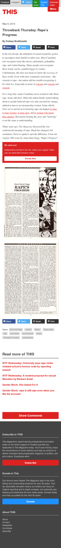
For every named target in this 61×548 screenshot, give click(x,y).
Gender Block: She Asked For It (20, 384)
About (5, 519)
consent (39, 84)
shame (39, 333)
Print (52, 47)
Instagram (15, 2)
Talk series (36, 3)
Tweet (23, 47)
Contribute (7, 528)
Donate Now (30, 158)
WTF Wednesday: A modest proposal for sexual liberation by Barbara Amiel (29, 377)
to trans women (9, 112)
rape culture (14, 333)
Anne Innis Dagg (16, 329)
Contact (6, 522)
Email (38, 47)
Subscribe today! (54, 3)
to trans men (23, 112)
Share (8, 47)
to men (53, 108)
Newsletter (7, 525)
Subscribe (30, 462)
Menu (53, 8)
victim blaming (28, 337)
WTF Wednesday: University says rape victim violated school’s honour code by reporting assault (27, 366)
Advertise (6, 531)
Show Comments (30, 415)
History (37, 329)
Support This (44, 3)
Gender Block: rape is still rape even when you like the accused (28, 392)
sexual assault (28, 333)
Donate (31, 501)
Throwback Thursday (11, 337)
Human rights (48, 329)
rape (5, 333)
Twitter (28, 2)
